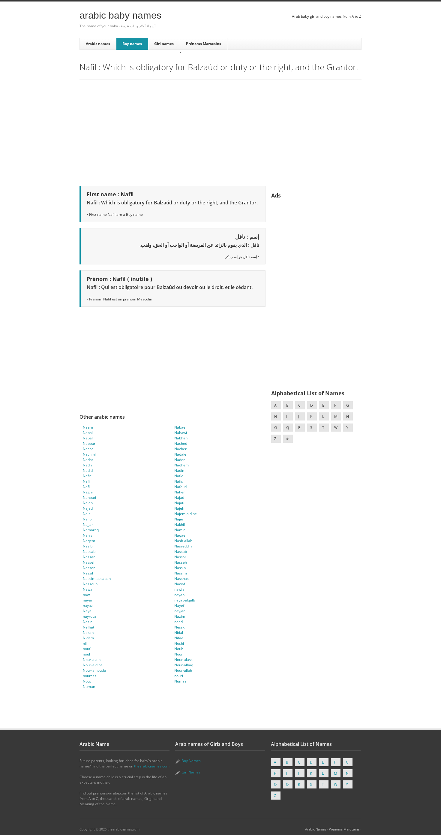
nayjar (179, 610)
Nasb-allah (183, 540)
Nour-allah (183, 670)
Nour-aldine (93, 665)
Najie (178, 519)
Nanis (87, 535)
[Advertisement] (221, 132)
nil (85, 643)
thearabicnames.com (152, 766)
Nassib (180, 567)
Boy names (132, 43)
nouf (86, 648)
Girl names (164, 43)
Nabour (89, 443)
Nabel (88, 438)
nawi (87, 594)
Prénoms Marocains (203, 43)
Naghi (88, 492)
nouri (178, 675)
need (178, 621)
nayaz (88, 605)
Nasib (87, 546)
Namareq (91, 529)
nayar (87, 600)
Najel (87, 513)
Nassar (89, 556)
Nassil (88, 573)
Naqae (179, 535)
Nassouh (90, 583)
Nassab (89, 551)
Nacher (180, 448)
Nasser (89, 567)
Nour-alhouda (94, 670)
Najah (88, 502)
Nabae (179, 427)
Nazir (87, 621)
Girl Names (191, 772)
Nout (87, 681)
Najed (88, 508)
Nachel (88, 448)
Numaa (180, 681)
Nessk (179, 627)
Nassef (88, 562)
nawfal (179, 589)
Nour (178, 654)
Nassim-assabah (97, 578)
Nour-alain (91, 659)
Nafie (87, 475)
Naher (179, 492)
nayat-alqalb (184, 600)
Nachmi (89, 454)
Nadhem (181, 465)
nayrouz (89, 616)
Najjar (88, 524)
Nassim (180, 573)
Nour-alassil (184, 659)
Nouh (178, 648)
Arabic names (98, 43)
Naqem (89, 540)
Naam (88, 427)
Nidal (178, 632)
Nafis (178, 481)
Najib (87, 519)
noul (86, 654)
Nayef (179, 605)
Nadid (88, 470)
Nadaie (180, 454)
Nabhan (181, 438)
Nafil (87, 481)
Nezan (88, 632)
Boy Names (191, 760)
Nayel (87, 610)
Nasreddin (183, 546)
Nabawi (180, 432)
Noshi (179, 643)
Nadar (88, 459)
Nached (180, 443)
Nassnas (181, 578)
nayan (179, 594)
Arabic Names (315, 829)
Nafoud (180, 486)
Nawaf (179, 583)
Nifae (178, 638)
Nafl (86, 486)
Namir (179, 529)
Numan (89, 686)
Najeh (179, 508)
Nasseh (180, 562)
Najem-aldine (185, 513)
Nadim (179, 470)
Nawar (88, 589)
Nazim (179, 616)
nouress (89, 675)
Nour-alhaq (183, 665)
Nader (179, 459)
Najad (179, 497)
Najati (179, 502)
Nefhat (88, 627)
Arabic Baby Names (120, 15)
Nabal (88, 432)
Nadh (87, 465)
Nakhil (179, 524)
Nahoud (89, 497)
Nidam (88, 638)
